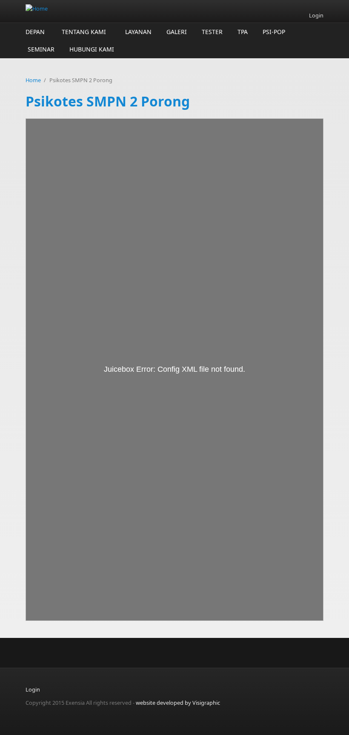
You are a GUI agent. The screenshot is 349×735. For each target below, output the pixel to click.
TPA (242, 32)
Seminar (41, 49)
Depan (35, 32)
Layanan (138, 32)
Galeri (176, 32)
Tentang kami (84, 32)
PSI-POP (274, 32)
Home (33, 80)
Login (316, 15)
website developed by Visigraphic (178, 702)
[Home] (123, 8)
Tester (212, 32)
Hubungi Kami (91, 49)
